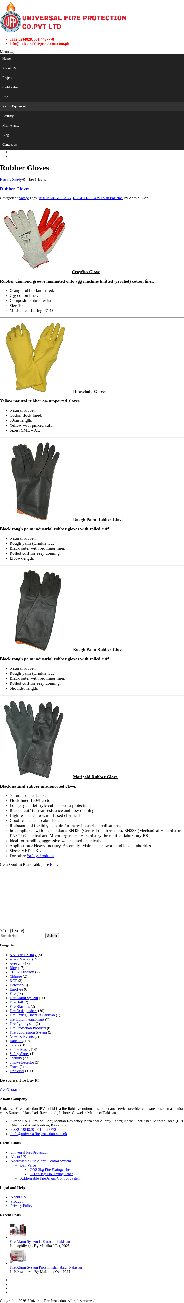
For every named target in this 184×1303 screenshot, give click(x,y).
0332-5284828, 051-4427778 (33, 1129)
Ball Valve (28, 1165)
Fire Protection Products (28, 1028)
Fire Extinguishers (23, 1011)
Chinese (16, 976)
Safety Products (40, 855)
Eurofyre (16, 989)
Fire (5, 97)
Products (17, 1201)
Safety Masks (20, 1049)
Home (6, 58)
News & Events (22, 1037)
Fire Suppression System (28, 1032)
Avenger (16, 963)
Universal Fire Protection (29, 1152)
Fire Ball (16, 1002)
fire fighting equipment (27, 1019)
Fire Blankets (20, 1006)
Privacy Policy (22, 1206)
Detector (16, 985)
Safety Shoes (19, 1054)
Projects (7, 78)
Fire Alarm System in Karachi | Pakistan (40, 1241)
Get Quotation (11, 1090)
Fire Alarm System (24, 998)
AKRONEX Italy (23, 955)
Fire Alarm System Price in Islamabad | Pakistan (46, 1267)
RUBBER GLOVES (55, 198)
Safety (17, 179)
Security (8, 116)
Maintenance (10, 125)
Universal (17, 1071)
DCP (13, 981)
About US (9, 68)
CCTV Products (22, 972)
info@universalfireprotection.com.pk (38, 1134)
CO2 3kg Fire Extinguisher (50, 1170)
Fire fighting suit (22, 1024)
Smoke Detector (22, 1062)
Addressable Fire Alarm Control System (41, 1161)
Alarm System (20, 959)
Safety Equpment (14, 106)
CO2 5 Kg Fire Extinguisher (51, 1174)
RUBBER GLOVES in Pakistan (98, 198)
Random (16, 1041)
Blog (5, 135)
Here (53, 865)
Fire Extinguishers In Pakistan (32, 1015)
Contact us (9, 144)
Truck (14, 1067)
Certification (10, 87)
